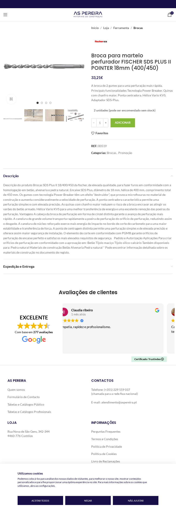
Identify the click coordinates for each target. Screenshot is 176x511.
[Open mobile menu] (5, 14)
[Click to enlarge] (11, 99)
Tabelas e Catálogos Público (26, 404)
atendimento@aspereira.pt (119, 402)
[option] (37, 103)
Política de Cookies (104, 454)
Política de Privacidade (106, 446)
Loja (106, 28)
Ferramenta (121, 28)
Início (95, 28)
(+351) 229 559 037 (117, 389)
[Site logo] (88, 14)
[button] (7, 66)
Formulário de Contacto (24, 397)
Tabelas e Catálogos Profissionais (29, 412)
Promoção (125, 153)
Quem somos (16, 389)
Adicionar (123, 122)
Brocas (138, 28)
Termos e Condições (104, 439)
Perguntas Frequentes (105, 431)
